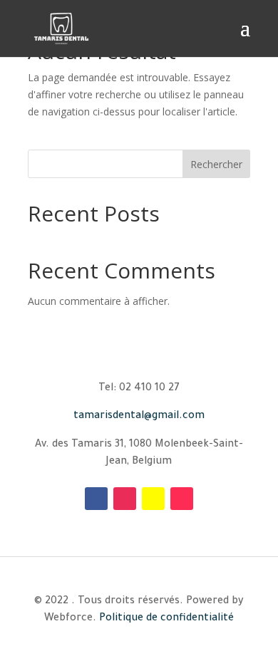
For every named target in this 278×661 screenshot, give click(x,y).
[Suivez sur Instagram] (124, 498)
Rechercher (216, 164)
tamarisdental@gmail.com (139, 416)
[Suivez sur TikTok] (181, 498)
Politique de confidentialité (166, 619)
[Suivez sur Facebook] (96, 498)
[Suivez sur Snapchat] (153, 498)
